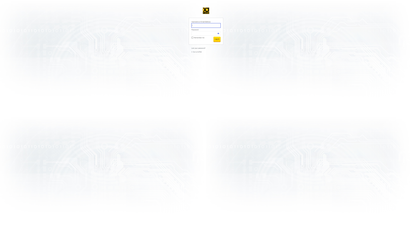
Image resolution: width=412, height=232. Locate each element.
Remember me (199, 38)
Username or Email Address (201, 22)
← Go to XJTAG (196, 52)
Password (195, 30)
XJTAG (206, 10)
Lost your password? (198, 48)
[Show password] (218, 33)
